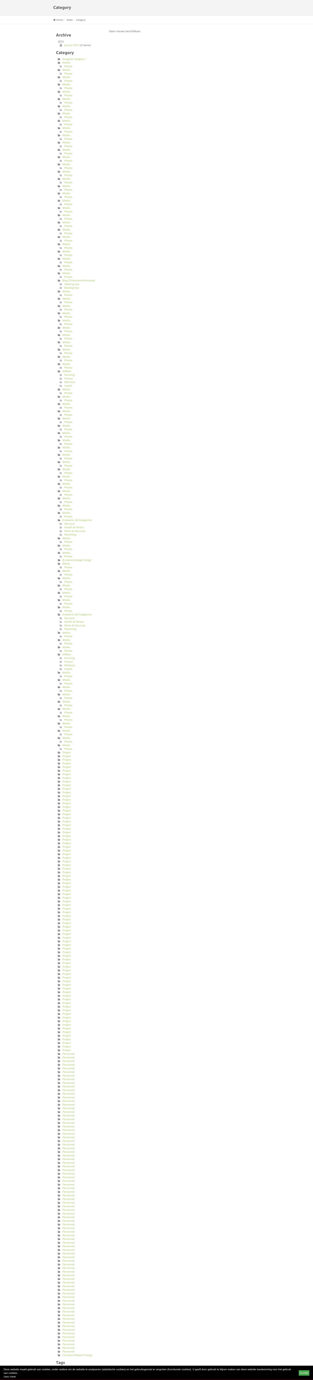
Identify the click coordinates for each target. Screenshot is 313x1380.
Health (68, 385)
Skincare (69, 523)
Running (69, 374)
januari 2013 (72, 45)
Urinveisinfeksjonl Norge (77, 1355)
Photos (68, 66)
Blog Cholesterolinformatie (78, 280)
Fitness (68, 378)
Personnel (68, 1053)
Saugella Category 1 (74, 59)
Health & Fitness (74, 527)
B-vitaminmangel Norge (76, 560)
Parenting (70, 534)
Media (66, 62)
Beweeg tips (71, 287)
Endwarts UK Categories (77, 520)
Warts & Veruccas (74, 531)
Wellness (69, 382)
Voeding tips (71, 284)
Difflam (66, 371)
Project (66, 752)
